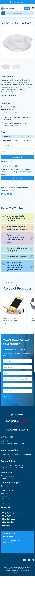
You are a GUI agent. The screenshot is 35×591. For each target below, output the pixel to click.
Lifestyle (10, 23)
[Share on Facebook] (2, 194)
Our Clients (5, 500)
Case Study (5, 498)
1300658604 (8, 441)
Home (3, 23)
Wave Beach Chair (10, 321)
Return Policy (17, 572)
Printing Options (7, 476)
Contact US (5, 507)
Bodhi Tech (23, 569)
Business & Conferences (13, 318)
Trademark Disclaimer (11, 570)
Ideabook (4, 496)
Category (4, 486)
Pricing (3, 132)
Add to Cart (17, 178)
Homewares (19, 23)
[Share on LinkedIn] (8, 194)
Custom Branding (8, 478)
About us (4, 494)
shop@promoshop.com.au (13, 443)
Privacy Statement (24, 570)
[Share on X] (5, 194)
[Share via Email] (11, 194)
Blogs (3, 503)
